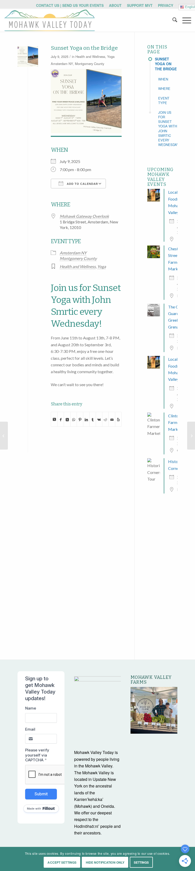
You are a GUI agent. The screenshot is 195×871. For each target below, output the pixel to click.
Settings (141, 862)
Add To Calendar (82, 183)
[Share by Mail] (112, 419)
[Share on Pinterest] (80, 419)
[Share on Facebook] (61, 419)
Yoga (111, 56)
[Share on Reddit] (105, 419)
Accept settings (61, 862)
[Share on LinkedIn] (86, 419)
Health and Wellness (90, 56)
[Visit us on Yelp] (118, 419)
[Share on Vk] (99, 419)
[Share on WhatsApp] (74, 419)
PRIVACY (165, 5)
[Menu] (184, 20)
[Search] (172, 20)
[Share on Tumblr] (93, 419)
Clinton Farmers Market (175, 422)
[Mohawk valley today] (49, 20)
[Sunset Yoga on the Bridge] (28, 56)
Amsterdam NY (62, 63)
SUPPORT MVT (140, 5)
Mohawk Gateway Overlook (84, 216)
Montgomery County (89, 63)
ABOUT (115, 5)
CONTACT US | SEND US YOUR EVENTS (70, 5)
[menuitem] (70, 5)
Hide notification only (105, 862)
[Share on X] (54, 419)
